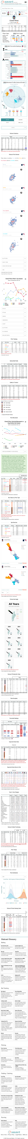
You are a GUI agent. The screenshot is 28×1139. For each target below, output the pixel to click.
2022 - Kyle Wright (6, 402)
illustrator (4, 36)
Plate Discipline (14, 698)
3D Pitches (4, 39)
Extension (3, 1065)
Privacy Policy (11, 1134)
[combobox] (14, 8)
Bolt (16, 1120)
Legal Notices (19, 1134)
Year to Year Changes (14, 792)
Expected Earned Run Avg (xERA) (20, 1065)
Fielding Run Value (19, 1095)
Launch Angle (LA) (19, 945)
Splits (7, 122)
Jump (16, 1086)
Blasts (2, 1033)
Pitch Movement (14, 417)
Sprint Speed (4, 1120)
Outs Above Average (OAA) (7, 1095)
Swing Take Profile (6, 41)
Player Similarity (5, 40)
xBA (1, 797)
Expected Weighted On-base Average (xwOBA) (20, 966)
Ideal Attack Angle (5, 1010)
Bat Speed (3, 991)
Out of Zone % (3, 813)
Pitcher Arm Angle (14, 599)
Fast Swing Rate (18, 991)
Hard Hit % (2, 803)
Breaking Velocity (4, 810)
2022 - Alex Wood (6, 407)
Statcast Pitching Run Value (14, 674)
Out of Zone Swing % (4, 814)
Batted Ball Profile (14, 361)
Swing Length (4, 1001)
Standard (20, 119)
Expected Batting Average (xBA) (6, 966)
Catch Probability (5, 1107)
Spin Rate (17, 1057)
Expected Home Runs (14, 742)
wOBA (2, 801)
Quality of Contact (14, 382)
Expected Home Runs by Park (14, 767)
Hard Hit (17, 951)
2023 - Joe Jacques (7, 409)
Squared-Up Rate (18, 1021)
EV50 (2, 975)
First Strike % (3, 816)
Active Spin (3, 1057)
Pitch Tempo (14, 849)
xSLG (2, 800)
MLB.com (25, 1134)
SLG (1, 799)
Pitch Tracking (14, 339)
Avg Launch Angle (4, 807)
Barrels (2, 951)
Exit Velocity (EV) (4, 945)
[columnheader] (2, 137)
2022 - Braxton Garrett (7, 411)
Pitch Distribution (14, 873)
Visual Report (5, 38)
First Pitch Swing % (4, 817)
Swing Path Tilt (4, 1021)
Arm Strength (18, 1076)
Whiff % (2, 815)
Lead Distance (4, 1086)
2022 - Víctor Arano (7, 405)
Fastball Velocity (3, 809)
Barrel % (2, 806)
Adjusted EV (17, 975)
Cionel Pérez (14, 21)
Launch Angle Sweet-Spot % (5, 805)
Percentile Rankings (14, 718)
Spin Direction (14, 522)
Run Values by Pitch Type (14, 497)
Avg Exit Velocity (3, 804)
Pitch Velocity (4, 1048)
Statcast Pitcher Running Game (14, 908)
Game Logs (20, 122)
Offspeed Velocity (3, 811)
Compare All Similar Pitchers (7, 414)
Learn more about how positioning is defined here (9, 846)
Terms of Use (4, 1134)
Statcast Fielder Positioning (14, 827)
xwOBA (2, 802)
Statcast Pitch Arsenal (14, 154)
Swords (16, 1033)
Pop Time (3, 1076)
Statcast (7, 119)
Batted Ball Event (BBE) (20, 958)
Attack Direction (18, 1010)
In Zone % (2, 812)
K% (1, 820)
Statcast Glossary (8, 939)
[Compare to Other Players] (22, 45)
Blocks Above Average (20, 1107)
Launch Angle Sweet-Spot (6, 958)
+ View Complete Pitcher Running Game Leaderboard (10, 933)
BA (1, 796)
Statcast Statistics (14, 133)
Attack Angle (17, 1001)
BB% (1, 821)
